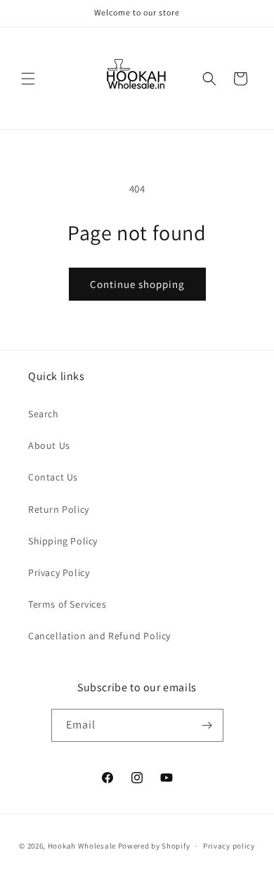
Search (43, 413)
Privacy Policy (58, 572)
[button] (28, 78)
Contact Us (53, 477)
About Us (49, 445)
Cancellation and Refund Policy (99, 635)
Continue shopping (137, 284)
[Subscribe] (207, 725)
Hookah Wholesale (82, 846)
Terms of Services (67, 604)
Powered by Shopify (154, 846)
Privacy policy (229, 846)
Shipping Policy (63, 541)
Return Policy (58, 509)
